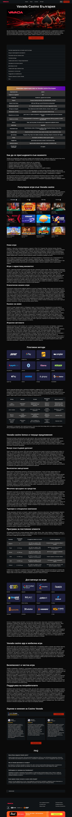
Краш (42, 199)
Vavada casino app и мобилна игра (16, 68)
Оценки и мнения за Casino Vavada (16, 76)
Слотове (57, 199)
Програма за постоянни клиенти (15, 63)
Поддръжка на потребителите (15, 73)
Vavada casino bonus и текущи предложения (18, 60)
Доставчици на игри (12, 66)
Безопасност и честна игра (14, 71)
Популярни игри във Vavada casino (16, 55)
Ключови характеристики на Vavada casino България (20, 50)
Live (28, 199)
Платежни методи (12, 58)
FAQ (9, 79)
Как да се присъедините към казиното (16, 52)
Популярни (13, 199)
